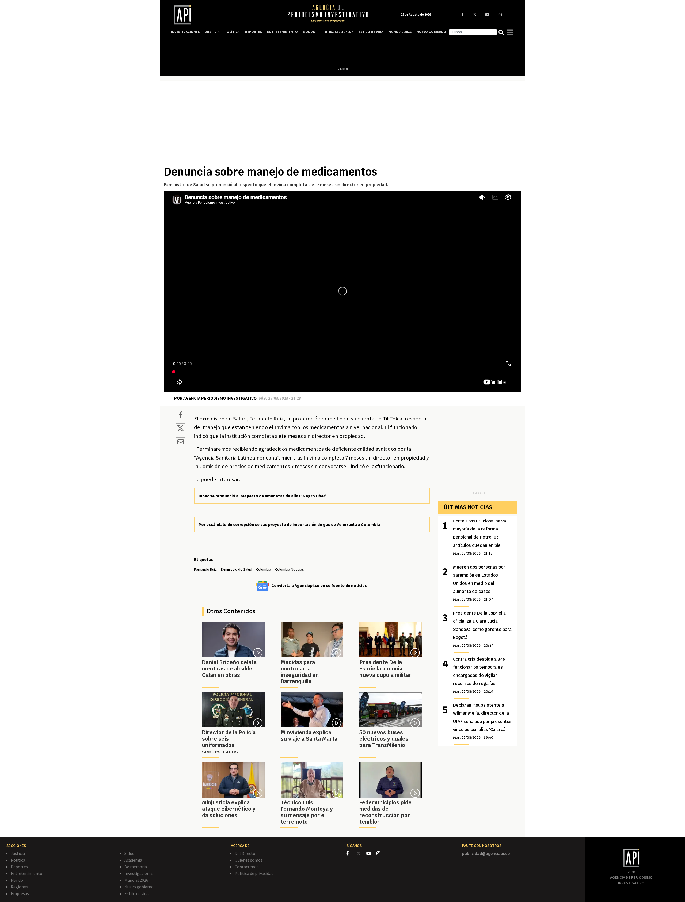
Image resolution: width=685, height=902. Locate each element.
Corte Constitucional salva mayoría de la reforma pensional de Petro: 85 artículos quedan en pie (479, 537)
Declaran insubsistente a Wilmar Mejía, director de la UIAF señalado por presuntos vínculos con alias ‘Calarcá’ (482, 721)
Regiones (19, 886)
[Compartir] (180, 415)
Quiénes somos (248, 860)
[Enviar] (180, 442)
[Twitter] (361, 853)
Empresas (20, 893)
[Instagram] (381, 853)
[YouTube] (371, 853)
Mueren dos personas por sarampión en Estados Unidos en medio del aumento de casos (479, 583)
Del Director (246, 853)
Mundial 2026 (136, 880)
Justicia (18, 853)
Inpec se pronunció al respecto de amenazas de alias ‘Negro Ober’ (262, 495)
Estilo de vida (136, 893)
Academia (133, 860)
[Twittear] (180, 431)
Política (18, 860)
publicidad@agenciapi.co (486, 853)
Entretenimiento (26, 873)
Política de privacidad (254, 873)
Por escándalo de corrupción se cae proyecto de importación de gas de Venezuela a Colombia (289, 524)
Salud (129, 853)
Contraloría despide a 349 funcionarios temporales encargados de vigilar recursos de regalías (479, 675)
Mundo (17, 880)
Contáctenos (246, 866)
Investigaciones (138, 873)
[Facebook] (352, 853)
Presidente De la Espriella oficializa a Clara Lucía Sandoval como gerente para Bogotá (482, 629)
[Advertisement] (342, 125)
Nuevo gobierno (139, 886)
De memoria (135, 866)
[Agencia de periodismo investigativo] (223, 15)
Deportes (19, 866)
